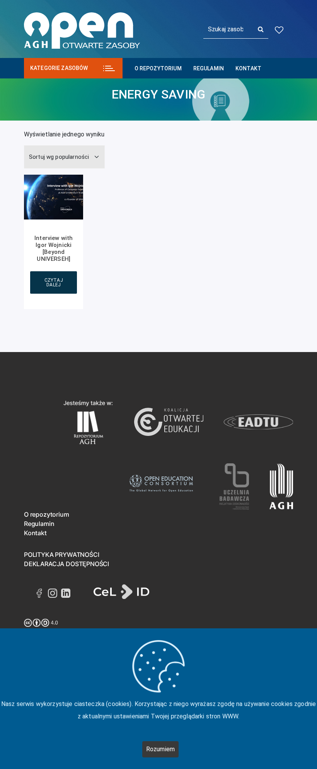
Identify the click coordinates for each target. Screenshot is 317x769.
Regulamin (208, 68)
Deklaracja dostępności (66, 564)
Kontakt (248, 68)
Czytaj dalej (53, 282)
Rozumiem (160, 749)
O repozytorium (158, 68)
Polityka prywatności (61, 554)
